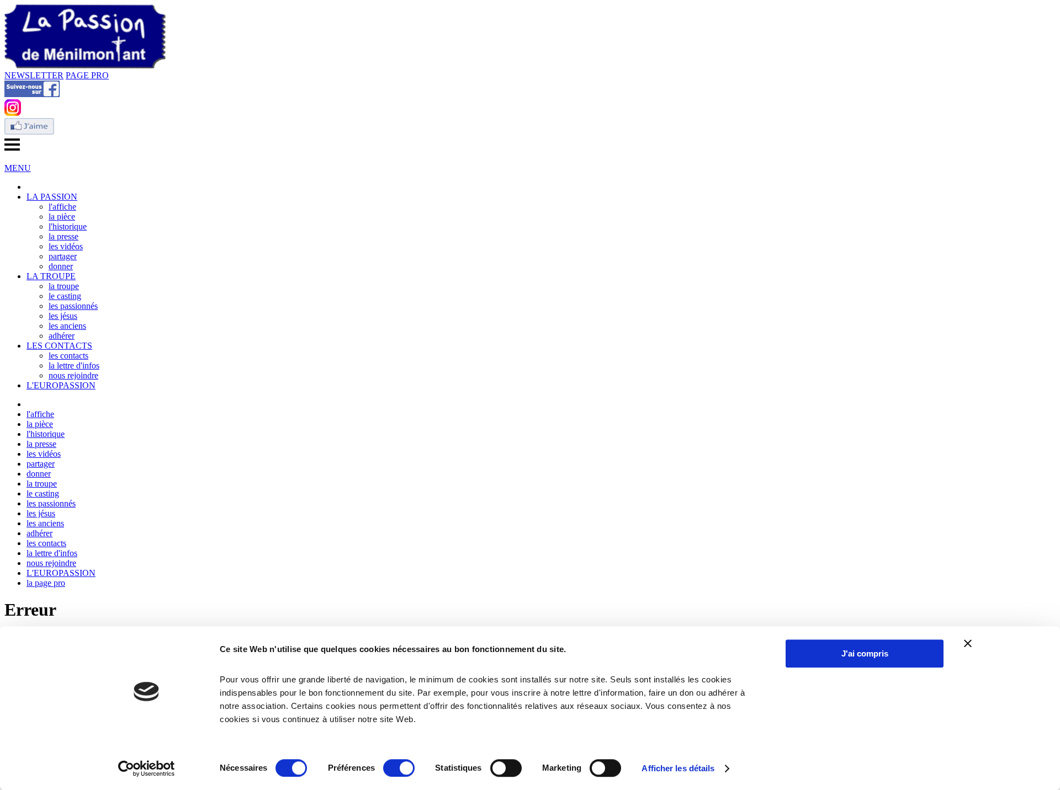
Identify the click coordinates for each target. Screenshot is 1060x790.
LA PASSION (51, 196)
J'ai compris (864, 653)
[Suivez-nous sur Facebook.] (32, 94)
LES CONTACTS (59, 345)
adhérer (62, 335)
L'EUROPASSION (61, 385)
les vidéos (66, 246)
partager (63, 256)
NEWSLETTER (33, 75)
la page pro (45, 583)
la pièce (62, 216)
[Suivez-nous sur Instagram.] (12, 113)
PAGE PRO (87, 75)
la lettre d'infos (74, 365)
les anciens (67, 325)
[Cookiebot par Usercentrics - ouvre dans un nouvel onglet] (146, 768)
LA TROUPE (51, 276)
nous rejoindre (73, 375)
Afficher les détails (678, 768)
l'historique (68, 226)
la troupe (64, 286)
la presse (63, 236)
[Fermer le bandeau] (968, 643)
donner (61, 266)
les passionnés (73, 306)
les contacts (68, 355)
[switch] (399, 768)
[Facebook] (29, 131)
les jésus (63, 316)
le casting (65, 296)
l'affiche (62, 206)
